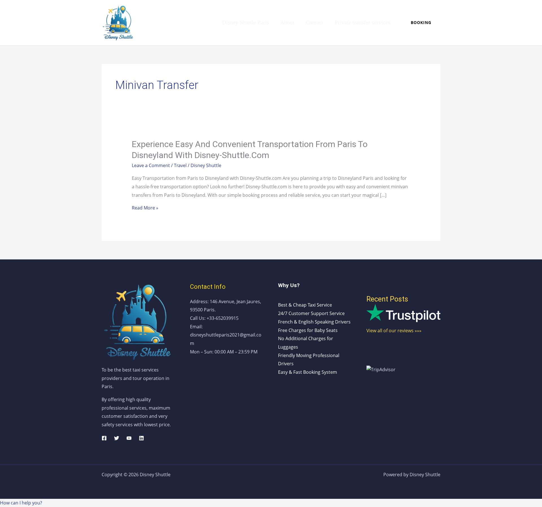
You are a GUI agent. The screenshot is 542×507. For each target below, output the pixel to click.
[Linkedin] (141, 438)
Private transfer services (362, 22)
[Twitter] (116, 438)
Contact (315, 22)
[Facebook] (104, 438)
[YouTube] (129, 438)
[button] (421, 22)
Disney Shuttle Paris (245, 22)
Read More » (145, 208)
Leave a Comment (151, 165)
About (287, 22)
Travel (180, 165)
